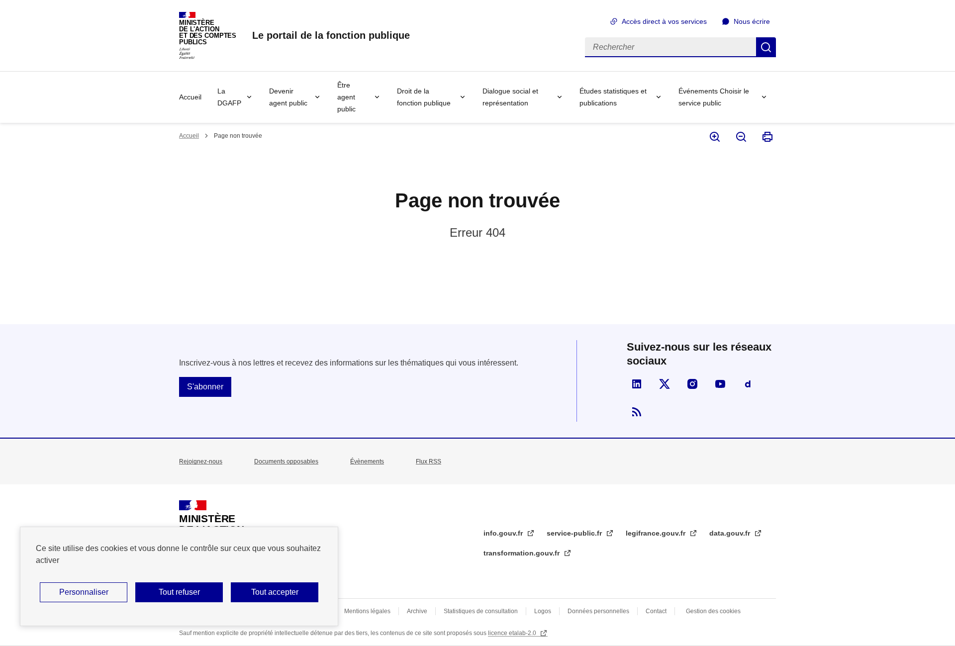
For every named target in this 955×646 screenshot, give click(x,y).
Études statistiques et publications (613, 97)
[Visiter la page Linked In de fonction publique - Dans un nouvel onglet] (637, 384)
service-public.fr (575, 533)
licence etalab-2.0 (513, 633)
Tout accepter (274, 592)
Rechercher (766, 47)
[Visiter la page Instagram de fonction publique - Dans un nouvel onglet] (692, 384)
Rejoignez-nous (200, 461)
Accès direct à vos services (664, 21)
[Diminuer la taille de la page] (740, 137)
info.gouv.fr (504, 533)
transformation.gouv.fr (522, 553)
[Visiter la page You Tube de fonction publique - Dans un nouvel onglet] (720, 384)
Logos (542, 611)
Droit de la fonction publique (424, 97)
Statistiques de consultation (481, 611)
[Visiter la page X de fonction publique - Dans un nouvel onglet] (664, 384)
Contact (656, 611)
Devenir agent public (288, 97)
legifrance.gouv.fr (656, 533)
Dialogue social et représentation (510, 97)
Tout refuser (179, 592)
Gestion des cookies (713, 611)
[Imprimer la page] (767, 137)
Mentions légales (367, 611)
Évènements (367, 461)
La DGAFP (229, 97)
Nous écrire (752, 21)
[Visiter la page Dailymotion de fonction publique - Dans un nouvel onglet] (748, 384)
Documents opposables (286, 461)
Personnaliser (83, 592)
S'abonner (205, 386)
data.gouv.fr (730, 533)
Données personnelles (598, 611)
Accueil (190, 97)
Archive (417, 611)
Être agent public (346, 97)
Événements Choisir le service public (713, 97)
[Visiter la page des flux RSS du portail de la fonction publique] (637, 412)
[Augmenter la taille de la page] (714, 137)
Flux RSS (428, 461)
